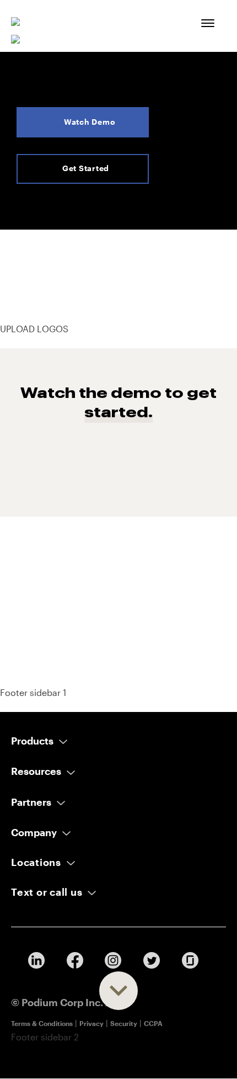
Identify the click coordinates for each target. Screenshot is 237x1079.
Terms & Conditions (42, 1023)
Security (123, 1023)
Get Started (85, 168)
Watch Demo (90, 121)
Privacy (91, 1023)
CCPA (153, 1023)
